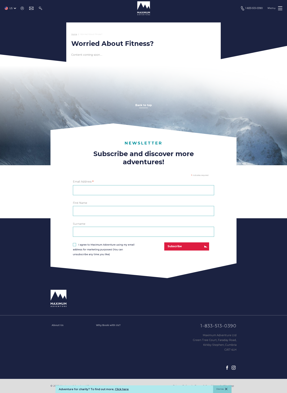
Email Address (83, 182)
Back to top (143, 105)
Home (74, 34)
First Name (80, 203)
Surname (79, 223)
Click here (122, 389)
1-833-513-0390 (218, 325)
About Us (57, 325)
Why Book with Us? (108, 325)
